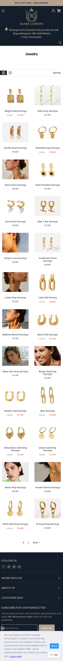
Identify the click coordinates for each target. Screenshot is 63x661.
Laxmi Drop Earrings (15, 297)
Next (35, 542)
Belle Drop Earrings (48, 111)
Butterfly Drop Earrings (48, 147)
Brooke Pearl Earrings (15, 147)
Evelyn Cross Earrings (15, 258)
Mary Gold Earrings (48, 334)
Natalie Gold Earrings (15, 410)
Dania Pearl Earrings (15, 184)
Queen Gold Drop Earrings (47, 449)
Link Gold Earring (48, 297)
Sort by (57, 73)
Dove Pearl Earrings (15, 221)
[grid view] (3, 73)
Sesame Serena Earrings (47, 487)
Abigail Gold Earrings (15, 111)
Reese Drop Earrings (15, 487)
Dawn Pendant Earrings (47, 184)
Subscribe (46, 628)
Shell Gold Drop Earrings (15, 524)
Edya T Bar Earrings (48, 221)
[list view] (10, 73)
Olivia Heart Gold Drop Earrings (15, 449)
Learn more (16, 656)
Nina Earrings (47, 410)
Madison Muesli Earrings (15, 334)
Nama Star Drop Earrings (15, 371)
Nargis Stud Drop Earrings (47, 372)
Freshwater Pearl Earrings (48, 259)
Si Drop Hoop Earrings (47, 524)
